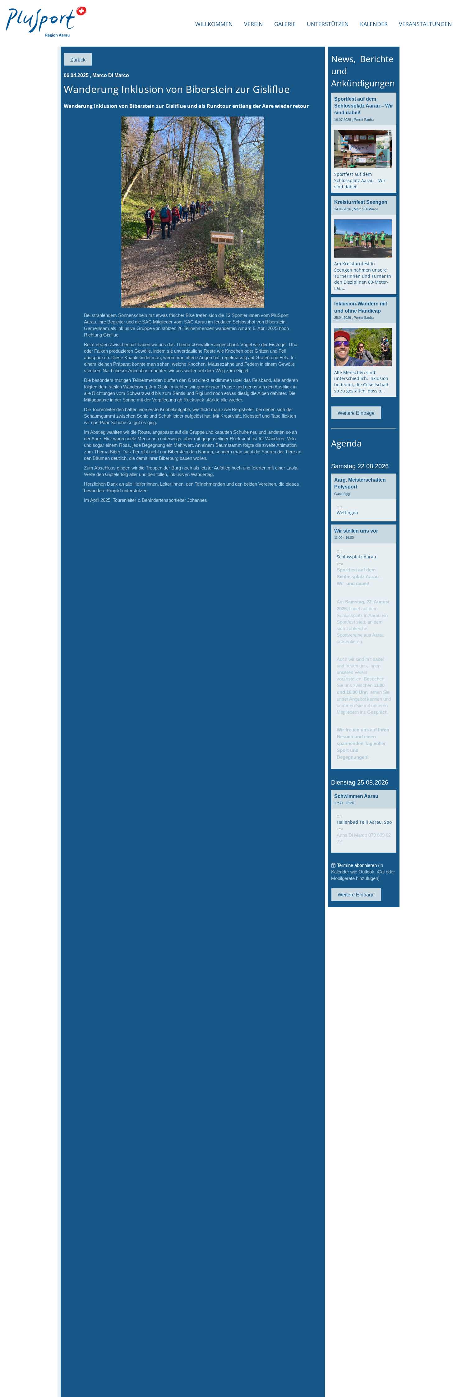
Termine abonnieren (357, 865)
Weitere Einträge (356, 413)
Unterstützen (328, 24)
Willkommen (214, 24)
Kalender (374, 24)
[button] (363, 497)
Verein (253, 24)
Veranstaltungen (425, 24)
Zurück (77, 59)
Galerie (285, 24)
